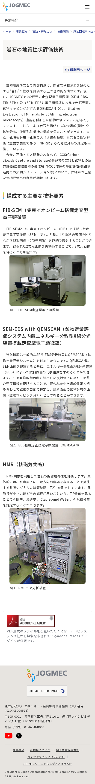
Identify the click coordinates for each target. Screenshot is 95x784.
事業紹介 (11, 20)
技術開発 (63, 31)
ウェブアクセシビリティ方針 (46, 757)
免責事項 (18, 750)
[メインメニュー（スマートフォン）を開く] (87, 7)
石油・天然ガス (42, 31)
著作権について (40, 750)
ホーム (7, 31)
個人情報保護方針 (67, 750)
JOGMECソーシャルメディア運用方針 (47, 764)
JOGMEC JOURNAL (48, 691)
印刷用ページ (80, 69)
